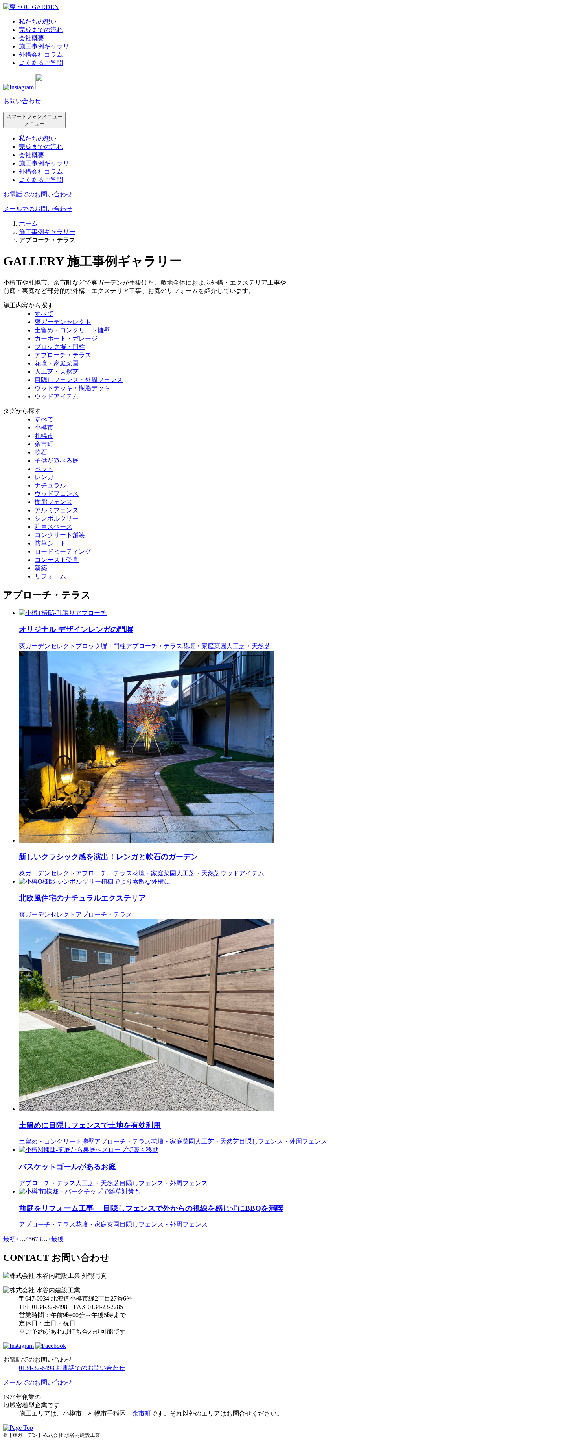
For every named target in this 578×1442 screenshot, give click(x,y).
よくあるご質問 (41, 62)
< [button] (17, 1239)
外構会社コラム (41, 54)
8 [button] (39, 1239)
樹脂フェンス (53, 502)
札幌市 (44, 435)
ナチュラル (50, 485)
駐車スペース (53, 526)
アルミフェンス (57, 510)
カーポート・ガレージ (66, 338)
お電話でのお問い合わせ (37, 194)
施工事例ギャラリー (47, 46)
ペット (44, 468)
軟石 (41, 452)
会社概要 (31, 38)
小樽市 (44, 427)
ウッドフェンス (57, 493)
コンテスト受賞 (57, 559)
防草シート (50, 543)
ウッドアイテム (57, 396)
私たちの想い (38, 21)
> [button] (49, 1239)
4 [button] (27, 1239)
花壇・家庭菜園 (57, 363)
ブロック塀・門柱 (60, 346)
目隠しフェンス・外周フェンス (79, 379)
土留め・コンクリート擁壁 (72, 330)
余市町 (44, 444)
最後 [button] (57, 1239)
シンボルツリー (57, 518)
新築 (41, 568)
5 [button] (30, 1239)
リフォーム (50, 576)
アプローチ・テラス (63, 355)
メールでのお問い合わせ (37, 209)
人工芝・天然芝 (57, 371)
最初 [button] (9, 1239)
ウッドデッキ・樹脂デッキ (72, 388)
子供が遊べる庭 (57, 460)
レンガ (44, 477)
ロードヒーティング (63, 551)
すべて (44, 313)
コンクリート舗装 (60, 535)
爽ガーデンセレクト (63, 322)
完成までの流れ (41, 29)
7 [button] (36, 1239)
